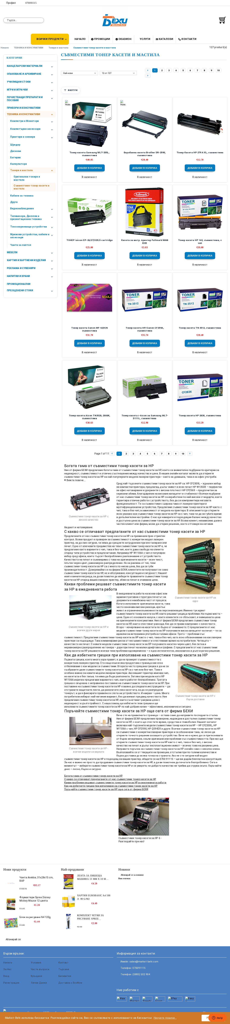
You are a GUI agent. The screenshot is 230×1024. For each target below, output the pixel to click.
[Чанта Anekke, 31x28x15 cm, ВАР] (11, 883)
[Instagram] (220, 3)
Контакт (63, 962)
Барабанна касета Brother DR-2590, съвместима (145, 154)
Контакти (189, 39)
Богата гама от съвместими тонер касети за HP (93, 775)
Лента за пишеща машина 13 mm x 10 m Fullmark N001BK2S (91, 877)
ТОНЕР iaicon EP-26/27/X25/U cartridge (90, 240)
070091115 (31, 3)
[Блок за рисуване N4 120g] (11, 923)
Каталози (166, 39)
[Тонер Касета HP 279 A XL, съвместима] (200, 124)
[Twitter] (215, 3)
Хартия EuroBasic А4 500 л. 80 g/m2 (93, 897)
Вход (6, 976)
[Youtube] (141, 981)
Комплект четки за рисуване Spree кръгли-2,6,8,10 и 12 (90, 917)
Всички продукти (50, 39)
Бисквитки (64, 976)
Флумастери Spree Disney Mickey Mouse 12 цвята (35, 899)
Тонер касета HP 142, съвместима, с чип (200, 241)
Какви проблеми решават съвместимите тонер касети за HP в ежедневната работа (115, 782)
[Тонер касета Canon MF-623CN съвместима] (89, 299)
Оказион (125, 39)
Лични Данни (39, 982)
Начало (80, 39)
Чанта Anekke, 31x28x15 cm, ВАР (36, 879)
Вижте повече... (76, 480)
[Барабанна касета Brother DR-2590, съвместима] (145, 124)
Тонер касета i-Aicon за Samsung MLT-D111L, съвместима (145, 417)
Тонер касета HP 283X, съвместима (200, 415)
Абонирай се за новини (132, 875)
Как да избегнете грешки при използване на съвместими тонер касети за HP (111, 786)
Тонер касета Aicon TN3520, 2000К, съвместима (89, 417)
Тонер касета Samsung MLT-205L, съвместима (90, 154)
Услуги (145, 39)
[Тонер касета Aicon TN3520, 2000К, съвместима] (89, 387)
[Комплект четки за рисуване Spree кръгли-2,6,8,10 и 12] (68, 921)
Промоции (102, 39)
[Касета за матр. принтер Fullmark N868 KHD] (145, 212)
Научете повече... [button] (165, 1017)
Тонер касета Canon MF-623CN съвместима (89, 329)
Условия (36, 962)
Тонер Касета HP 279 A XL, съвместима (200, 152)
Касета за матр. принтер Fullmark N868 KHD (144, 241)
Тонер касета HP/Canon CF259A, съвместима (145, 329)
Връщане (36, 976)
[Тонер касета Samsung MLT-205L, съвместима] (89, 124)
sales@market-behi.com (143, 961)
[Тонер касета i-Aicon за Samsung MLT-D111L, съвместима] (145, 387)
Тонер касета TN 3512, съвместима (200, 328)
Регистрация (11, 982)
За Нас (7, 969)
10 (218, 70)
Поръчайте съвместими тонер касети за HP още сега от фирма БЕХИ (106, 789)
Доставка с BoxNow (70, 982)
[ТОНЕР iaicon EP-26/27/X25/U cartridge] (89, 212)
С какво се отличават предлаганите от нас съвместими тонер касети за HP (110, 779)
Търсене (63, 969)
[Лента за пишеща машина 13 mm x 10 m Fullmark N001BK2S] (68, 881)
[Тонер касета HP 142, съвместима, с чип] (200, 212)
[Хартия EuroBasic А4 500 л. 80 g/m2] (68, 901)
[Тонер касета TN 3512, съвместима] (200, 299)
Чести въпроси (40, 969)
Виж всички (124, 878)
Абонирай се (13, 939)
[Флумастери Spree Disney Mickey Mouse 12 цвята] (11, 903)
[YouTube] (225, 3)
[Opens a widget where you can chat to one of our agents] (217, 1018)
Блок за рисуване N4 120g (35, 917)
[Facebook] (209, 3)
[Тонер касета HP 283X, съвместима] (200, 387)
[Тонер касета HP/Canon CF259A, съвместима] (145, 299)
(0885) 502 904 (141, 974)
